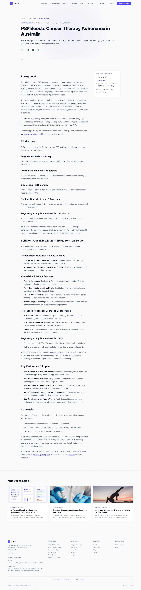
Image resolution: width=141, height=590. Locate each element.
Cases (74, 3)
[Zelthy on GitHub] (12, 554)
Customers (90, 3)
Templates (73, 550)
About (95, 545)
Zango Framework (76, 545)
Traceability (52, 552)
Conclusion (102, 92)
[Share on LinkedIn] (28, 50)
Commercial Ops (53, 550)
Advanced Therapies (55, 547)
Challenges (102, 80)
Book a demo (80, 451)
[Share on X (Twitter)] (33, 50)
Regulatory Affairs (54, 557)
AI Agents (73, 547)
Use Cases (56, 3)
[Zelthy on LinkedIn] (8, 554)
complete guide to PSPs (34, 134)
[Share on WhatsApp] (38, 50)
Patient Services (53, 545)
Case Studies (32, 18)
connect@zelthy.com (41, 454)
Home (23, 18)
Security (73, 552)
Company (101, 3)
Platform (66, 3)
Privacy (125, 585)
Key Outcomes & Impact (106, 89)
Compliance (52, 555)
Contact (110, 3)
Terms (131, 585)
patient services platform (61, 352)
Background (102, 77)
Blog (81, 3)
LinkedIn (71, 454)
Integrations (74, 555)
